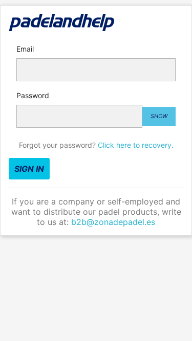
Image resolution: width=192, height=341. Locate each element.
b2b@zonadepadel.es (113, 222)
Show (159, 116)
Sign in (29, 169)
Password (32, 95)
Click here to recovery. (136, 145)
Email (25, 48)
